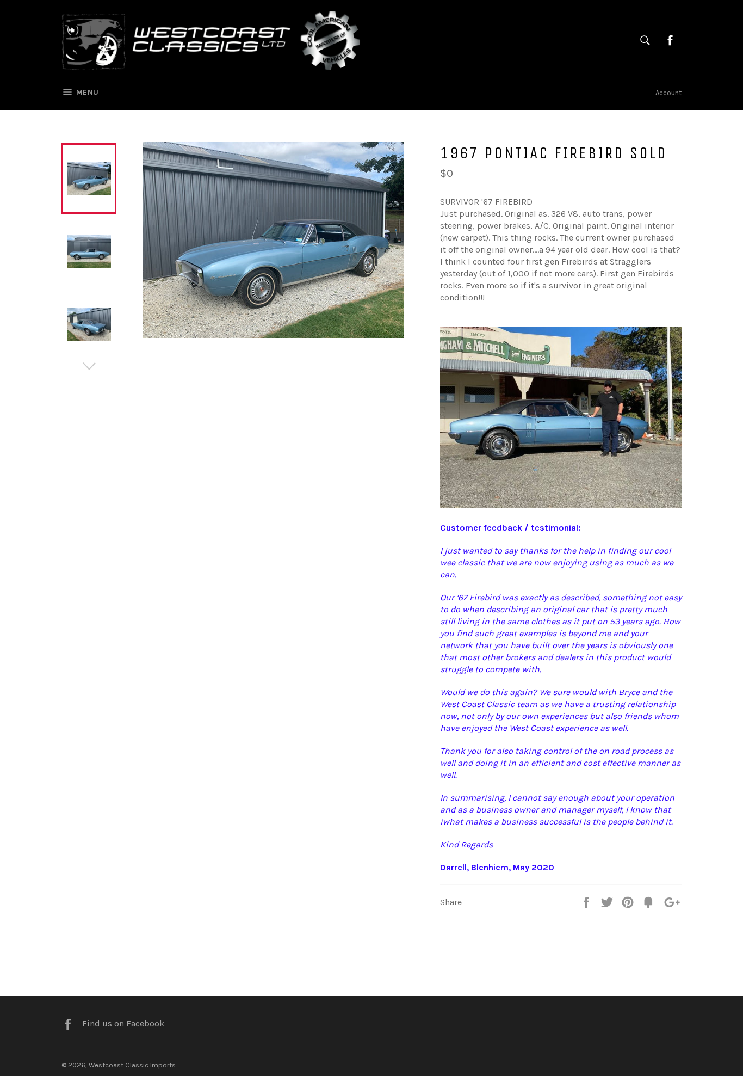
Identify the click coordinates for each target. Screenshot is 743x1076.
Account (668, 93)
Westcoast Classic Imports (132, 1065)
